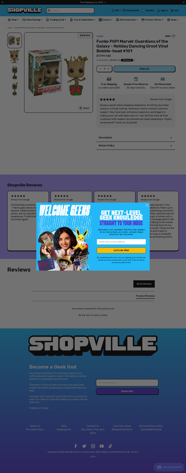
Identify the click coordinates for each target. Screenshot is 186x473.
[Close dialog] (147, 205)
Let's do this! (121, 250)
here (129, 262)
